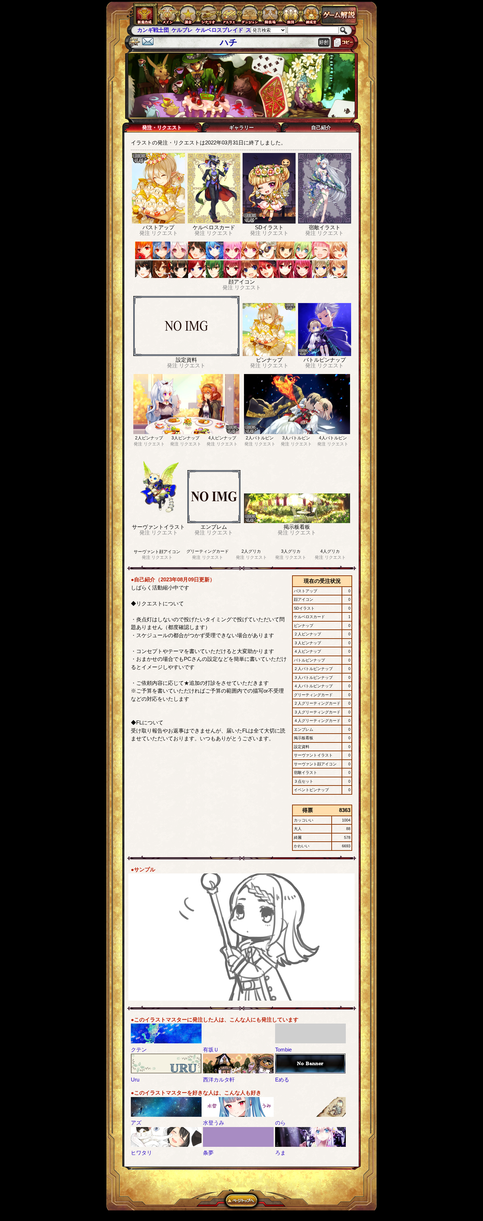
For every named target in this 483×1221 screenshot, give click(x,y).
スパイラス (224, 30)
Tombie (283, 1050)
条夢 (208, 1153)
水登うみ (213, 1123)
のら (280, 1123)
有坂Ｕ (211, 1050)
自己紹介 (321, 127)
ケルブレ (147, 30)
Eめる (282, 1080)
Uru (135, 1080)
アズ (136, 1123)
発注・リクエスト (162, 127)
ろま (280, 1153)
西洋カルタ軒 (219, 1080)
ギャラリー (241, 127)
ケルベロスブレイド (185, 30)
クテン (139, 1050)
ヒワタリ (141, 1153)
